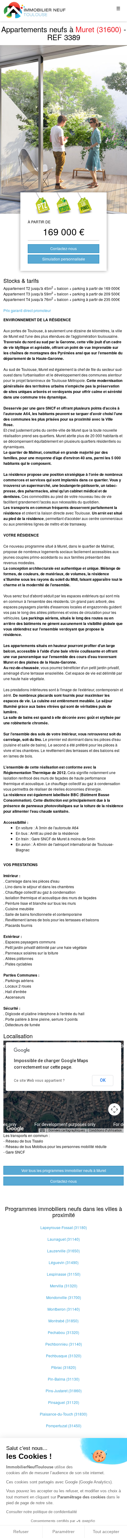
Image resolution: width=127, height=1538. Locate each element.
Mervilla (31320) (63, 1285)
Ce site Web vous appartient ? (39, 1080)
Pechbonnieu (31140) (63, 1344)
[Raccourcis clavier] (42, 1130)
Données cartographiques (66, 1130)
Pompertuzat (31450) (63, 1425)
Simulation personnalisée (63, 258)
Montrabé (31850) (63, 1320)
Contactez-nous (63, 248)
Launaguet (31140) (63, 1239)
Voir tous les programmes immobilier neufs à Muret (63, 1170)
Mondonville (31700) (63, 1297)
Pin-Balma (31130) (64, 1379)
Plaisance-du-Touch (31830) (63, 1414)
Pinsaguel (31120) (63, 1402)
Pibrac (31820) (63, 1367)
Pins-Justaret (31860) (64, 1390)
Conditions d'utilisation (105, 1130)
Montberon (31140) (63, 1309)
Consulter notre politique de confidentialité (41, 1512)
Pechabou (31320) (63, 1332)
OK (103, 1080)
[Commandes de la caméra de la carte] (114, 1109)
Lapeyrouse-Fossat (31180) (63, 1227)
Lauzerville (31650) (63, 1250)
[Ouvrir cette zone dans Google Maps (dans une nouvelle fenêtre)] (15, 1129)
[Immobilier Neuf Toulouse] (35, 10)
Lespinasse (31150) (63, 1274)
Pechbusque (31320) (63, 1355)
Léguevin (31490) (64, 1262)
